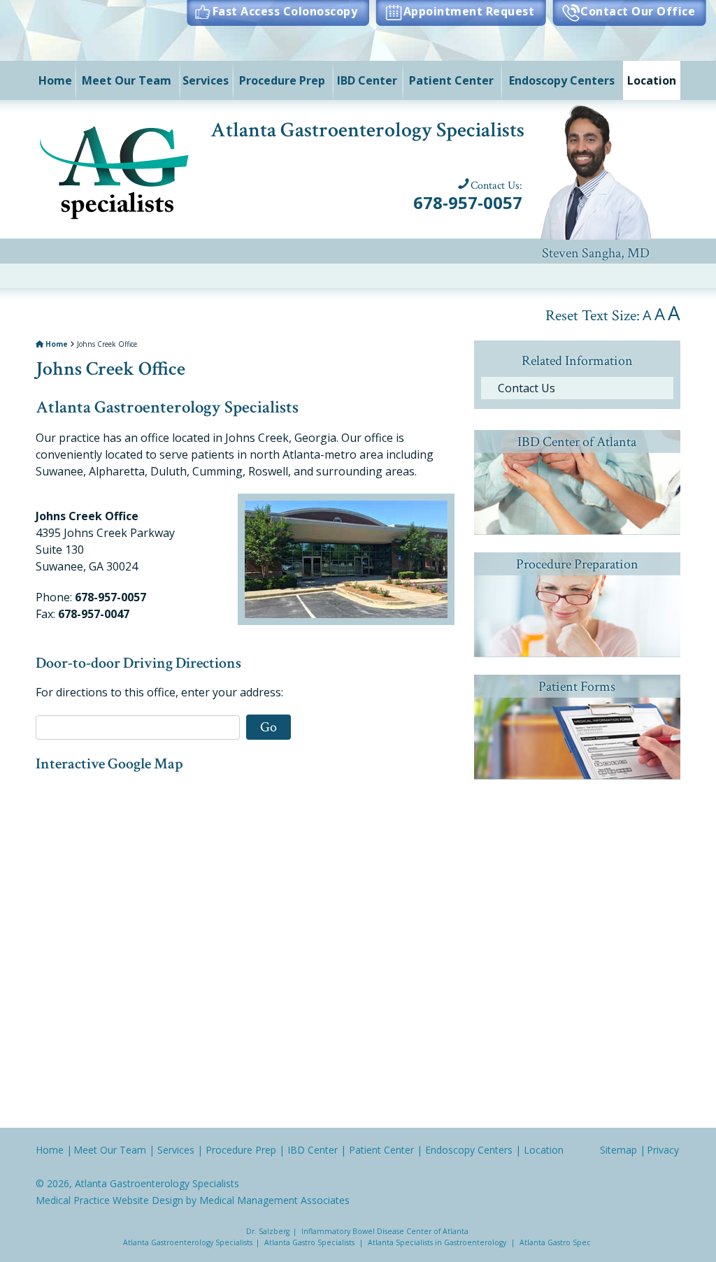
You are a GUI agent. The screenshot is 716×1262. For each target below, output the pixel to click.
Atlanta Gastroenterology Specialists (157, 1183)
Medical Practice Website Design (109, 1200)
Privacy (663, 1149)
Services (205, 80)
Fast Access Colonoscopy (285, 11)
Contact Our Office (637, 11)
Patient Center (451, 80)
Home (55, 80)
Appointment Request (468, 11)
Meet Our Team (126, 80)
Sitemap (618, 1149)
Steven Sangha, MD (595, 168)
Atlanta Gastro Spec (555, 1242)
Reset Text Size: (592, 316)
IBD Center (367, 80)
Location (651, 80)
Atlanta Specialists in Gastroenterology (437, 1242)
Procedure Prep (282, 80)
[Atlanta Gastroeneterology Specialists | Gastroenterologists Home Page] (116, 169)
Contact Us (526, 388)
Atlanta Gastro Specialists (309, 1242)
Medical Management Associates (274, 1200)
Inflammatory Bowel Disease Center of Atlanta (384, 1231)
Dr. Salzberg (267, 1231)
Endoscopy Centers (562, 80)
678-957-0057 (467, 202)
